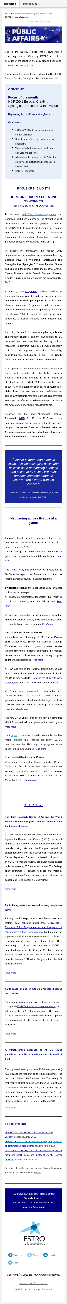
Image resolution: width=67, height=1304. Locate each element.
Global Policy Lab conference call (28, 569)
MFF (21, 418)
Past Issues (30, 3)
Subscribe (10, 3)
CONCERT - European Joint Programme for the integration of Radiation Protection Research (33, 927)
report (14, 735)
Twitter (35, 1255)
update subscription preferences (33, 1289)
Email (15, 1263)
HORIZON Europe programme (39, 214)
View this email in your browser (39, 22)
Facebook (17, 1255)
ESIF (50, 241)
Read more (40, 749)
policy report (30, 291)
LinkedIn (52, 1255)
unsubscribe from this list (33, 1283)
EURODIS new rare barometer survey (36, 1006)
